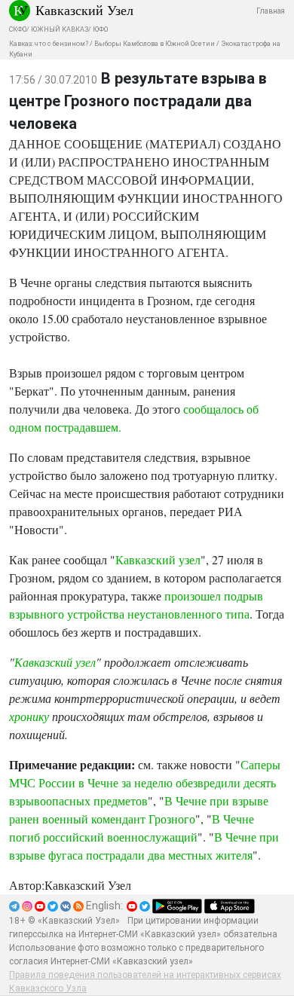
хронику (29, 716)
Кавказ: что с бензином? (48, 43)
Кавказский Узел (84, 10)
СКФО (17, 29)
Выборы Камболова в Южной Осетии (154, 43)
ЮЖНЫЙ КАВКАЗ (59, 29)
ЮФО (100, 29)
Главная (270, 11)
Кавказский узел (158, 559)
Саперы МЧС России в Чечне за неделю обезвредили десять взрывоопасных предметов (144, 782)
